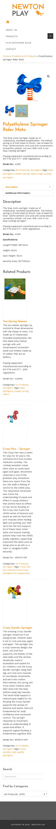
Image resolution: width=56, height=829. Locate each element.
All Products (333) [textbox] (24, 794)
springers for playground (16, 573)
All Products (29, 56)
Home (6, 56)
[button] (48, 76)
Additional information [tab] (17, 193)
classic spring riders (26, 173)
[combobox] (25, 793)
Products (16, 56)
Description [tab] (11, 187)
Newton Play (38, 825)
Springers (36, 170)
